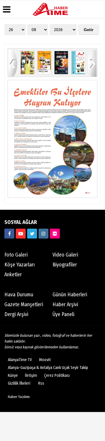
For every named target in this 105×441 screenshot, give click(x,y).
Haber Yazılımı (19, 397)
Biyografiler (64, 264)
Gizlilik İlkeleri (19, 383)
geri (12, 63)
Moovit (45, 359)
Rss (41, 383)
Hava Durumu (18, 294)
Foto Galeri (16, 255)
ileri (92, 63)
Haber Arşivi (65, 304)
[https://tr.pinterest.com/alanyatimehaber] (55, 234)
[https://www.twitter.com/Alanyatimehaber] (32, 234)
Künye (13, 375)
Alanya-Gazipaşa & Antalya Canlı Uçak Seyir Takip (48, 367)
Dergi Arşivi (16, 314)
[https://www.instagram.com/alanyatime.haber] (43, 234)
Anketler (13, 274)
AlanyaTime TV (20, 359)
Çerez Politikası (57, 375)
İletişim (31, 375)
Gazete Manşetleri (23, 304)
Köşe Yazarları (19, 264)
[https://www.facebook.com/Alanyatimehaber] (9, 234)
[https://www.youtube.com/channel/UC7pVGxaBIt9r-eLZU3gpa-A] (21, 234)
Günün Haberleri (69, 294)
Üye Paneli (63, 314)
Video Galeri (65, 255)
